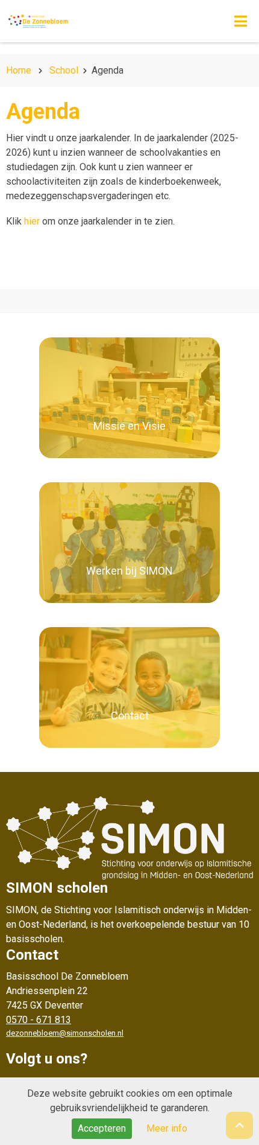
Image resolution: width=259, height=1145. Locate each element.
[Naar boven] (239, 1125)
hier (32, 221)
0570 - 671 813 (38, 1019)
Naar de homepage (99, 21)
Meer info (166, 1128)
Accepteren (102, 1128)
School (63, 70)
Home (18, 70)
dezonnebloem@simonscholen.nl (64, 1033)
